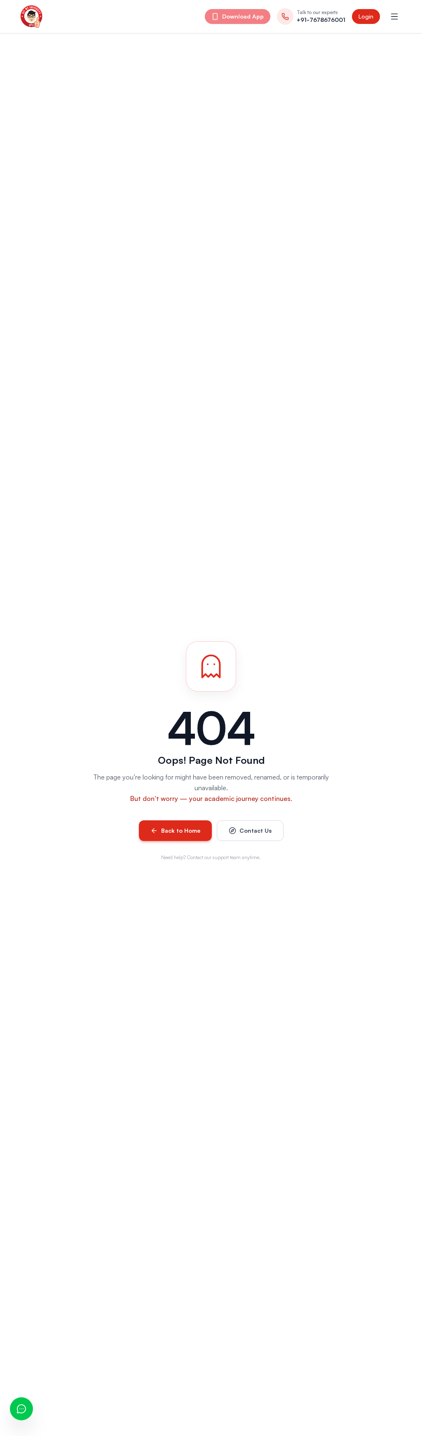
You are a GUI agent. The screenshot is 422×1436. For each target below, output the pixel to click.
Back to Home (180, 830)
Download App (243, 16)
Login (366, 16)
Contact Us (255, 830)
